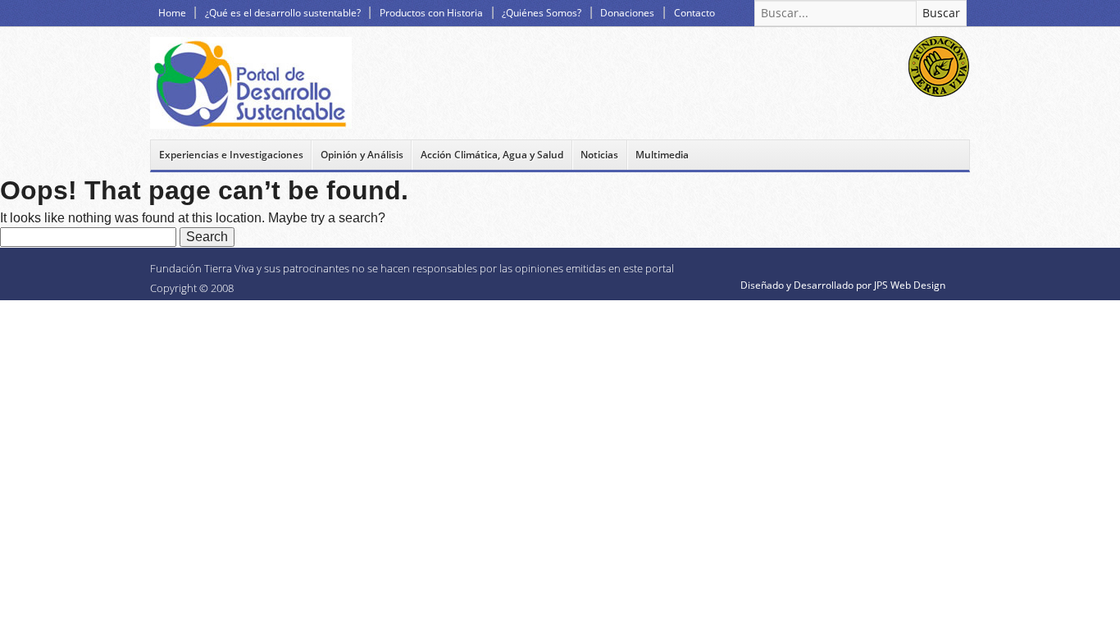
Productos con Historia (431, 13)
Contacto (694, 13)
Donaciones (627, 13)
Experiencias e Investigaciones (231, 155)
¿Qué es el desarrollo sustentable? (283, 13)
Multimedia (662, 155)
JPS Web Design (909, 285)
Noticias (599, 155)
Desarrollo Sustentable (251, 83)
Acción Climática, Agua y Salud (492, 155)
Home (172, 13)
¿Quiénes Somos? (541, 13)
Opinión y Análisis (362, 155)
